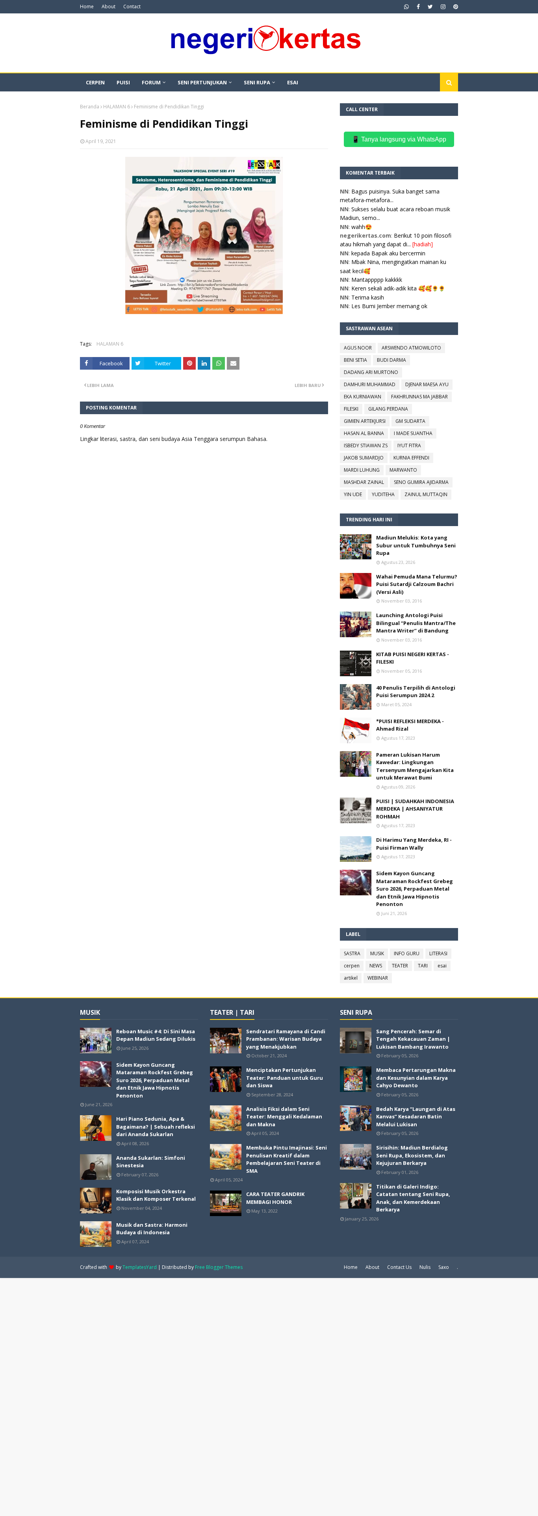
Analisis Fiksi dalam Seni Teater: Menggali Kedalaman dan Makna (284, 1116)
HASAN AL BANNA (364, 433)
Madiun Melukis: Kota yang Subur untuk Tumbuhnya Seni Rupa (416, 545)
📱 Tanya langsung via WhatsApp (399, 139)
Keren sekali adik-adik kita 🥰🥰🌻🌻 (398, 288)
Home (87, 6)
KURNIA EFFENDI (411, 457)
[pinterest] (454, 6)
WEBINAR (377, 978)
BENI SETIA (355, 360)
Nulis (424, 1267)
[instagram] (443, 6)
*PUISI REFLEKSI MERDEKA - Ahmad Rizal (410, 725)
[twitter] (430, 6)
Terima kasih (367, 297)
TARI (423, 965)
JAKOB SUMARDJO (364, 457)
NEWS (375, 965)
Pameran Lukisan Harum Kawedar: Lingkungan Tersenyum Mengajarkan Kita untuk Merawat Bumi (415, 766)
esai (442, 965)
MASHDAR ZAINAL (364, 482)
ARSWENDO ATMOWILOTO (411, 347)
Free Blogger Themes (219, 1267)
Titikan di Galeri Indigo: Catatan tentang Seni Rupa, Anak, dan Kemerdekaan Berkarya (413, 1198)
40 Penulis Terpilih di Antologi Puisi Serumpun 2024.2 (415, 691)
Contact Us (399, 1267)
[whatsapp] (406, 6)
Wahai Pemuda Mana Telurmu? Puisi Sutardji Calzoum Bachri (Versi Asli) (416, 584)
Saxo (443, 1267)
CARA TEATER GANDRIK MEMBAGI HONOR (275, 1197)
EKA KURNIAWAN (362, 396)
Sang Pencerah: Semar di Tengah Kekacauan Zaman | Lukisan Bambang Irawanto (413, 1039)
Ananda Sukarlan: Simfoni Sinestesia (150, 1161)
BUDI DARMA (391, 360)
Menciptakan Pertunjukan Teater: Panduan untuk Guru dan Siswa (284, 1077)
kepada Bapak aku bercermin (388, 253)
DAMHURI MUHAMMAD (369, 384)
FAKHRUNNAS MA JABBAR (419, 396)
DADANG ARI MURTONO (371, 372)
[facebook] (418, 6)
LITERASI (438, 953)
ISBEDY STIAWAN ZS (366, 445)
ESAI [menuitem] (292, 82)
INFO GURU (406, 953)
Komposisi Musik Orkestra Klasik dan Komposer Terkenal (156, 1195)
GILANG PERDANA (388, 409)
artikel (351, 978)
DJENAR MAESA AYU (427, 384)
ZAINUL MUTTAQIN (425, 494)
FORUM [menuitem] (151, 82)
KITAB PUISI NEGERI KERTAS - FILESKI (412, 658)
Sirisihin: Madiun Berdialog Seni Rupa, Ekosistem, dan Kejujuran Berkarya (412, 1155)
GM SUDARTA (410, 421)
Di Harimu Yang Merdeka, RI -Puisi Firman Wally (414, 843)
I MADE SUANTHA (413, 433)
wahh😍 (361, 227)
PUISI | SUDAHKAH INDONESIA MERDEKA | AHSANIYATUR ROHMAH (415, 809)
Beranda (89, 106)
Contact (132, 6)
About (108, 6)
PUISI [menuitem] (123, 82)
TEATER (400, 965)
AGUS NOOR (358, 347)
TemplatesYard (139, 1267)
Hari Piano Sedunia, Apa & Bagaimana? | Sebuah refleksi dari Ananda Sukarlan (155, 1126)
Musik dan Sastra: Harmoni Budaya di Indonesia (151, 1228)
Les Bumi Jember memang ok (389, 306)
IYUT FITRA (409, 445)
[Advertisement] (236, 1396)
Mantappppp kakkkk (376, 279)
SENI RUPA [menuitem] (257, 82)
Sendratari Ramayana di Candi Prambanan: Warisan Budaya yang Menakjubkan (285, 1039)
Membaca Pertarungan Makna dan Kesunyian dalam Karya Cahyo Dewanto (416, 1077)
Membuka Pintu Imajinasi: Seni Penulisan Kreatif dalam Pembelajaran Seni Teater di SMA (286, 1159)
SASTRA (352, 953)
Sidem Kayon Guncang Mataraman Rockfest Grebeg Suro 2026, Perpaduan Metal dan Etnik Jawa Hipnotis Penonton (414, 889)
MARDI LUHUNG (362, 470)
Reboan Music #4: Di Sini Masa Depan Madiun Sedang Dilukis (155, 1035)
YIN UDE (353, 494)
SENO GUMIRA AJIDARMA (421, 482)
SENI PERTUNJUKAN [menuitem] (202, 82)
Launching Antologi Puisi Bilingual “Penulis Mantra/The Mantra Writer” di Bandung (416, 623)
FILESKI (351, 409)
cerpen (352, 965)
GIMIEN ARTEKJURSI (365, 421)
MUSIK (377, 953)
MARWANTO (403, 470)
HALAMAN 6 (116, 106)
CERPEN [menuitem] (95, 82)
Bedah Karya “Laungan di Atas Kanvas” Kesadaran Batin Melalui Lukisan (415, 1116)
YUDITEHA (383, 494)
